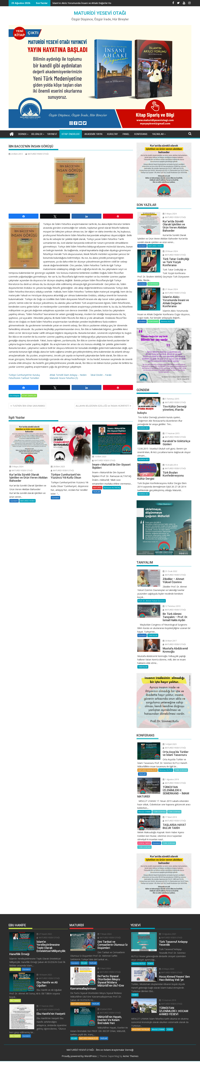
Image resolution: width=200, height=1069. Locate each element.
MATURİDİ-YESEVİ (27, 501)
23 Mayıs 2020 (167, 969)
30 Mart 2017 (171, 640)
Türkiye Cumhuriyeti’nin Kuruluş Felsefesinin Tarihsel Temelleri (24, 376)
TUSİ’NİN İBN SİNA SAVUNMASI (28, 405)
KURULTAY (112, 134)
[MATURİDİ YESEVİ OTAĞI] (12, 134)
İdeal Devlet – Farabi (101, 374)
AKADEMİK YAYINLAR (140, 1029)
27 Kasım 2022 (45, 934)
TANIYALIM (152, 635)
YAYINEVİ (52, 134)
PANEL (126, 134)
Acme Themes (130, 1056)
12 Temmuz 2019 (172, 606)
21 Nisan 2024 (171, 289)
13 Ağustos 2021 (168, 934)
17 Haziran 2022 (46, 1006)
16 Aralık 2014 (171, 465)
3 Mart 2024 (105, 968)
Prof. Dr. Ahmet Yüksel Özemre (151, 601)
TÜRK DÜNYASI (181, 770)
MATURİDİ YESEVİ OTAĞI (100, 13)
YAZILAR (96, 492)
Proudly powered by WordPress (79, 1056)
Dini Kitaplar (15, 395)
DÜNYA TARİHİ (144, 843)
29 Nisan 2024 (171, 251)
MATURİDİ (97, 487)
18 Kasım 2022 (45, 974)
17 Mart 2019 (171, 817)
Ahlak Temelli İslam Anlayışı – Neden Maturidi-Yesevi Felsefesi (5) (68, 376)
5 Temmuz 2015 (172, 398)
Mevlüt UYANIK (144, 811)
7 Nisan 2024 (105, 934)
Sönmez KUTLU (167, 321)
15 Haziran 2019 (168, 1000)
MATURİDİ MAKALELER (147, 770)
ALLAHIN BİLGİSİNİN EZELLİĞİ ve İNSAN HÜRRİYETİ (102, 405)
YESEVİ (150, 963)
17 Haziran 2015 (172, 433)
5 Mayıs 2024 (17, 466)
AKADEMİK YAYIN (93, 134)
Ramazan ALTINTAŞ (112, 487)
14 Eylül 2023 (171, 744)
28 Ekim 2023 (59, 466)
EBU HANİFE (15, 969)
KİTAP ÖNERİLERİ (71, 134)
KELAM (84, 963)
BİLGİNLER (36, 134)
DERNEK (22, 134)
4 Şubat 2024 (106, 1009)
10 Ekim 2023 (100, 456)
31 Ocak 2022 (171, 571)
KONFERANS (140, 134)
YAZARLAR (158, 134)
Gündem (14, 501)
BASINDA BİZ (143, 428)
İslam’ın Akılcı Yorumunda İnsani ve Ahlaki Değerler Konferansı (86, 3)
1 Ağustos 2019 (172, 779)
